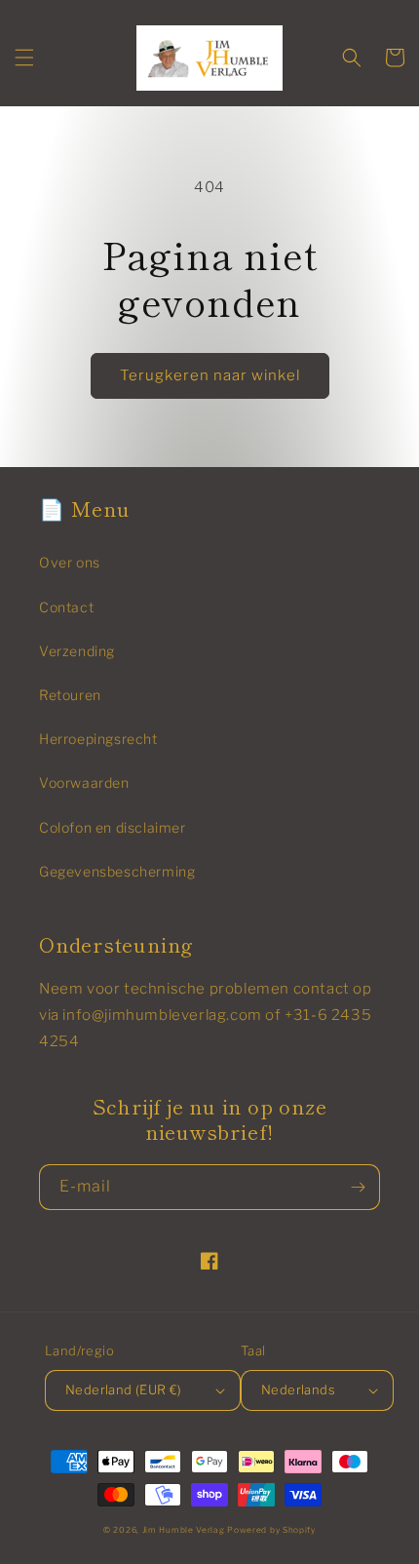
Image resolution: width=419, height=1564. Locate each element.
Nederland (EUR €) (123, 1389)
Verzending (77, 651)
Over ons (69, 562)
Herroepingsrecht (98, 738)
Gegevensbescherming (117, 871)
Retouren (70, 694)
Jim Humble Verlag (183, 1530)
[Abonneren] (357, 1187)
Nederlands (298, 1389)
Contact (66, 607)
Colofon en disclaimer (112, 827)
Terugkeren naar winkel (210, 375)
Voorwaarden (84, 782)
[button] (24, 57)
